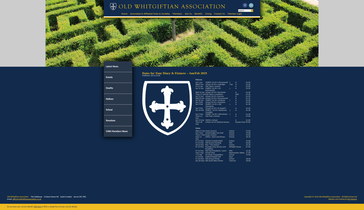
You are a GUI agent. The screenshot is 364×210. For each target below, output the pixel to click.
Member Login (235, 14)
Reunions (110, 120)
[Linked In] (251, 8)
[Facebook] (245, 8)
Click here (37, 207)
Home (124, 14)
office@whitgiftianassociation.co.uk (27, 199)
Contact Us (219, 14)
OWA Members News (117, 131)
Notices (109, 99)
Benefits (198, 14)
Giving (208, 14)
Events (109, 77)
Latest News (112, 66)
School (109, 110)
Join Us (188, 14)
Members (177, 14)
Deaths (109, 88)
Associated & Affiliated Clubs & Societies (150, 14)
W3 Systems (352, 199)
